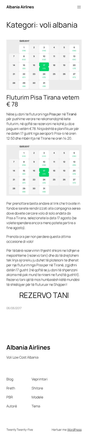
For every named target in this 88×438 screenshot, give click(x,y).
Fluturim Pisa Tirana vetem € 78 (42, 101)
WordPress (74, 430)
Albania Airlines (20, 7)
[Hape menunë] (79, 7)
